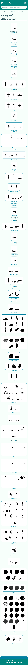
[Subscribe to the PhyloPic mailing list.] (7, 663)
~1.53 (14, 440)
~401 (14, 89)
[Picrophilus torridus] (22, 572)
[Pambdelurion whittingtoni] (14, 260)
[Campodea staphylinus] (5, 155)
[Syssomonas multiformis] (11, 418)
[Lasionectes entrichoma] (8, 176)
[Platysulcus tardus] (17, 504)
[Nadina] (5, 324)
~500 (14, 171)
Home (2, 11)
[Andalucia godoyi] (17, 532)
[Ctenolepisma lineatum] (19, 126)
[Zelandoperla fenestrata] (22, 84)
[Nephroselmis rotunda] (17, 510)
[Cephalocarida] (14, 197)
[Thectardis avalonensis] (8, 366)
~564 (14, 242)
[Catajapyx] (11, 155)
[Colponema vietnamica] (5, 516)
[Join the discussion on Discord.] (12, 663)
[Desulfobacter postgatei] (22, 621)
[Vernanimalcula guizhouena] (22, 329)
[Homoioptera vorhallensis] (14, 95)
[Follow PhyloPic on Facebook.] (15, 663)
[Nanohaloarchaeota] (17, 588)
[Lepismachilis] (22, 137)
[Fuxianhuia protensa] (22, 226)
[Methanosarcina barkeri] (17, 572)
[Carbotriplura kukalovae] (14, 116)
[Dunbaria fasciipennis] (8, 95)
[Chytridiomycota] (11, 429)
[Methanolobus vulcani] (8, 577)
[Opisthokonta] (22, 429)
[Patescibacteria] (5, 615)
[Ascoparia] (11, 318)
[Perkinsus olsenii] (11, 510)
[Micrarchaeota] (11, 588)
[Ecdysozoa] (11, 294)
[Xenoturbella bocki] (22, 324)
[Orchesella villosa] (14, 165)
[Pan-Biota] (8, 639)
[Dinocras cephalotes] (17, 84)
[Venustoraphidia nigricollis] (14, 27)
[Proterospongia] (8, 398)
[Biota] (17, 598)
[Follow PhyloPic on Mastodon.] (10, 663)
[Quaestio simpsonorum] (11, 356)
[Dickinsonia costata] (22, 340)
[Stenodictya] (19, 95)
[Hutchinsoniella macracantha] (8, 197)
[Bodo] (22, 532)
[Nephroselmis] (17, 516)
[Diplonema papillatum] (5, 538)
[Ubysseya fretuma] (5, 504)
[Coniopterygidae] (14, 38)
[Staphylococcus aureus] (22, 604)
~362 (14, 67)
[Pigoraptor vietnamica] (11, 408)
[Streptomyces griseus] (17, 604)
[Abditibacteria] (11, 604)
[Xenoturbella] (17, 329)
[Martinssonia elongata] (14, 211)
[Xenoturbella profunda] (17, 324)
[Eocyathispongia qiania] (14, 366)
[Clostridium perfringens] (11, 610)
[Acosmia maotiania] (17, 294)
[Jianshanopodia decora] (17, 270)
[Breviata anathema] (5, 446)
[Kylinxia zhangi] (14, 236)
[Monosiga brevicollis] (5, 386)
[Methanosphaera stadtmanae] (5, 572)
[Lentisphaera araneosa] (17, 610)
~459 (14, 149)
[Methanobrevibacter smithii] (11, 572)
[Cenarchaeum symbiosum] (14, 577)
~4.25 (14, 633)
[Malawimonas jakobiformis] (11, 494)
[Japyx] (22, 155)
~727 (14, 286)
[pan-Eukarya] (14, 549)
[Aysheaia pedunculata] (8, 280)
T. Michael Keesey (15, 661)
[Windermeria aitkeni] (11, 345)
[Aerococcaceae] (11, 598)
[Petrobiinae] (5, 137)
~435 (14, 131)
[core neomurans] (19, 577)
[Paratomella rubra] (5, 329)
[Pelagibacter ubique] (22, 610)
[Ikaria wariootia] (5, 318)
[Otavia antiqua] (19, 366)
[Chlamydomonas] (14, 522)
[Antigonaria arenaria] (22, 318)
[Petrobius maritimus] (11, 137)
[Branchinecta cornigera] (17, 187)
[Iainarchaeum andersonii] (22, 588)
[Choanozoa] (22, 392)
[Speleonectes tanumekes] (14, 176)
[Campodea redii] (17, 155)
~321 (14, 44)
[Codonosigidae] (14, 398)
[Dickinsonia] (5, 340)
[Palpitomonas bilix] (11, 504)
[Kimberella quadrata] (11, 308)
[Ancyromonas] (17, 494)
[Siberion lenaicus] (11, 270)
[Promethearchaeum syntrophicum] (11, 561)
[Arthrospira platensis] (5, 610)
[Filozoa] (17, 408)
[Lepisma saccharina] (14, 126)
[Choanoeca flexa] (22, 386)
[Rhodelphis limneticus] (5, 510)
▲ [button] (14, 657)
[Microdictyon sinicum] (14, 280)
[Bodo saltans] (5, 532)
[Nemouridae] (11, 84)
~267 (14, 32)
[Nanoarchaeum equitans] (5, 588)
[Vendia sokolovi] (17, 345)
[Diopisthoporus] (17, 318)
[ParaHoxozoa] (17, 356)
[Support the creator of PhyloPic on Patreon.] (19, 662)
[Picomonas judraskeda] (22, 510)
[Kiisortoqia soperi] (5, 226)
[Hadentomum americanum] (5, 84)
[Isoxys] (17, 226)
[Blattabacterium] (5, 598)
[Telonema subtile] (22, 504)
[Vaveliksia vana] (17, 376)
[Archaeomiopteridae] (14, 73)
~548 (14, 220)
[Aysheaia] (19, 280)
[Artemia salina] (11, 187)
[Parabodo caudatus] (22, 538)
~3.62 (14, 543)
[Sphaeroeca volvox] (11, 386)
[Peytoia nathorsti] (14, 250)
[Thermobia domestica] (8, 126)
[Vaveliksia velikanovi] (11, 376)
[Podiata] (22, 478)
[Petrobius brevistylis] (17, 137)
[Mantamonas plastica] (5, 478)
